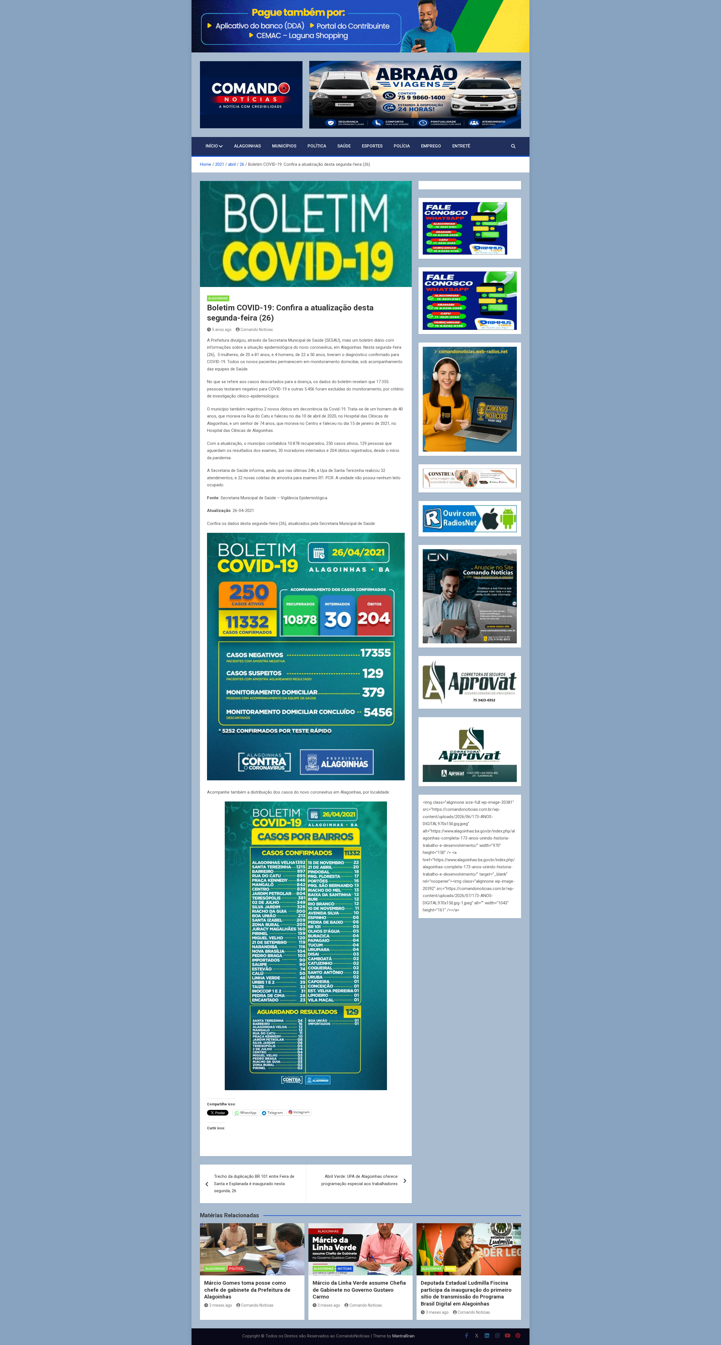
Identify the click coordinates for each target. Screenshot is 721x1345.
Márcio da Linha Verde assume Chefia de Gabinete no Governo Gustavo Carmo (359, 1290)
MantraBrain (403, 1336)
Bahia (450, 1269)
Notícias (345, 1269)
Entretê (461, 146)
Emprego (431, 146)
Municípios (284, 146)
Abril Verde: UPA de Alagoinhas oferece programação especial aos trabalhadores (359, 1180)
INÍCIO (212, 146)
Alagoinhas (247, 146)
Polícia (402, 146)
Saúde (344, 146)
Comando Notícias (257, 329)
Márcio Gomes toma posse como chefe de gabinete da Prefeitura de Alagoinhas (247, 1290)
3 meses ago (328, 1305)
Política (317, 146)
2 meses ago (220, 1305)
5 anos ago (222, 329)
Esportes (372, 146)
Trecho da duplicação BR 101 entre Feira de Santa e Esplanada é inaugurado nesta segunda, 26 (254, 1183)
